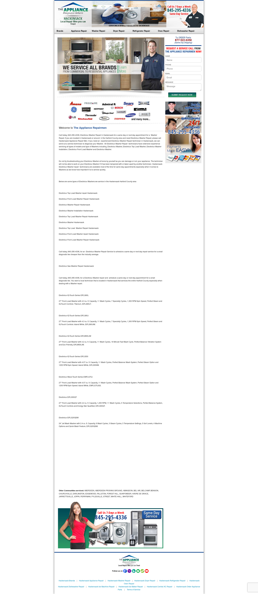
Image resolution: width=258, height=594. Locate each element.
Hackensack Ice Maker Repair (131, 586)
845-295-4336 (179, 10)
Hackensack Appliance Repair (91, 580)
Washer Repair (98, 30)
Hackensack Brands (67, 580)
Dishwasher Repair (186, 30)
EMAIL (167, 73)
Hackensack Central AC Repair (159, 586)
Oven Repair (163, 30)
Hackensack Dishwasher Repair (71, 586)
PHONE (168, 64)
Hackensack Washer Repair (119, 580)
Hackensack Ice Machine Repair (101, 586)
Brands (60, 30)
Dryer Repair (119, 30)
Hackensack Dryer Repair (144, 580)
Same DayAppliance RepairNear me (192, 107)
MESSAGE (169, 82)
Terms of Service (133, 589)
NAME (167, 56)
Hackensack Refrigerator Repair (172, 580)
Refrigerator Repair (141, 30)
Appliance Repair (79, 30)
